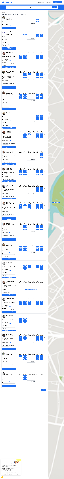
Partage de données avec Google (7, 469)
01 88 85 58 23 (6, 78)
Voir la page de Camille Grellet (9, 258)
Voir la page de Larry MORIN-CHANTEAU (9, 48)
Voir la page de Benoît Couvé (9, 198)
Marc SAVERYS (10, 298)
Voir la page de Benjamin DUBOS (9, 386)
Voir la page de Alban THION (9, 330)
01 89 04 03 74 (6, 100)
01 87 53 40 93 (6, 322)
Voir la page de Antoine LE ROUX (9, 369)
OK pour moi (17, 474)
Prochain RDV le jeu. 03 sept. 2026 (31, 289)
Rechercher (55, 7)
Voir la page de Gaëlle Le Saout (9, 277)
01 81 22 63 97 (6, 341)
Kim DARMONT (10, 168)
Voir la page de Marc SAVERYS (9, 311)
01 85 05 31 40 (6, 210)
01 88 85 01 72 (6, 24)
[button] (2, 477)
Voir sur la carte (56, 202)
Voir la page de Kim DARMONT (9, 181)
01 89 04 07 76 (6, 39)
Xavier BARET (9, 334)
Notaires (5, 11)
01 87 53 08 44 (6, 59)
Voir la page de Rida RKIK (9, 127)
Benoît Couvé (9, 185)
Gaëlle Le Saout (10, 262)
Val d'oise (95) (10, 11)
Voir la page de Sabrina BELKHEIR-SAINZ (9, 239)
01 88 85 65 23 (6, 288)
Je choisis (10, 474)
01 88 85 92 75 (6, 379)
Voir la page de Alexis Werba (9, 67)
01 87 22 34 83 (6, 305)
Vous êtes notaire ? (49, 2)
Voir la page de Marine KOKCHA (9, 164)
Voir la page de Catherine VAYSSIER (9, 147)
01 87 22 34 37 (6, 157)
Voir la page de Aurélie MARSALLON (9, 108)
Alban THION (9, 315)
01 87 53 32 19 (6, 230)
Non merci (4, 474)
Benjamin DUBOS (10, 373)
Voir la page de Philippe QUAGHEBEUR (9, 219)
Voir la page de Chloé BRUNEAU (9, 294)
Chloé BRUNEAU (10, 281)
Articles (33, 2)
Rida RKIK (8, 112)
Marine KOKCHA (10, 151)
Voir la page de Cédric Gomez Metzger (9, 88)
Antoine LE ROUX (10, 353)
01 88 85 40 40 (6, 139)
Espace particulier (41, 2)
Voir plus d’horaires (31, 23)
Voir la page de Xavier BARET (9, 349)
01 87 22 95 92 (6, 119)
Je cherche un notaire (57, 2)
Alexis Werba (9, 52)
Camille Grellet (10, 244)
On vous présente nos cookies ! (7, 470)
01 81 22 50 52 (6, 359)
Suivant (42, 389)
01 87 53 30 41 (6, 174)
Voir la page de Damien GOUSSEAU (9, 27)
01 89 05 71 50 (6, 250)
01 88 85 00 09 (6, 269)
